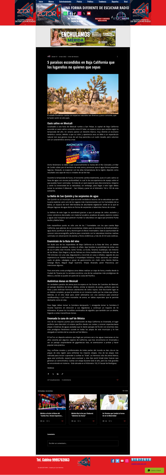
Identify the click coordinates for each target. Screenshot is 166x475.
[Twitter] (117, 461)
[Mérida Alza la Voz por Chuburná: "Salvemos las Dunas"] (83, 402)
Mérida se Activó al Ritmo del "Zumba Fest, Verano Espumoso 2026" (51, 414)
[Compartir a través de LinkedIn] (58, 374)
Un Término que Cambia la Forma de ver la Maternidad (113, 414)
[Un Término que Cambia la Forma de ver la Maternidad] (114, 402)
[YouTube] (89, 13)
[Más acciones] (117, 56)
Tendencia (50, 368)
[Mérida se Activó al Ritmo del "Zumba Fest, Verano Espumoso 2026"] (52, 402)
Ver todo (125, 391)
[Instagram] (79, 13)
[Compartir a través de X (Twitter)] (53, 374)
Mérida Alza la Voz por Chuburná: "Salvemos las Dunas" (82, 414)
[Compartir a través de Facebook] (48, 374)
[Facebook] (70, 13)
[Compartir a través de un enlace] (62, 374)
